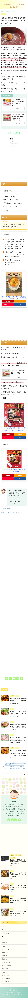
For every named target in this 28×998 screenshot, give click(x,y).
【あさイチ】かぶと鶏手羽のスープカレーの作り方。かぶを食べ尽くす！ (18, 900)
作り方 (12, 142)
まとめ (12, 145)
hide (18, 133)
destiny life (15, 7)
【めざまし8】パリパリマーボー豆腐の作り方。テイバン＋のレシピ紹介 (18, 874)
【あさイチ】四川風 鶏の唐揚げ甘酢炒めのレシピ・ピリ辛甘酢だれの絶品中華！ (18, 701)
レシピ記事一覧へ (6, 508)
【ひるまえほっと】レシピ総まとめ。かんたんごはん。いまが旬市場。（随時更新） (18, 740)
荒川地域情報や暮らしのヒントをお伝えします (14, 992)
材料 (11, 139)
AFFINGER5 (16, 995)
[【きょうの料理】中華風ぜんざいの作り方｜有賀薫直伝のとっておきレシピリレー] (17, 678)
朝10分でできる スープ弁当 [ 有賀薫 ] (14, 297)
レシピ (4, 685)
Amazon (20, 301)
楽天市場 (8, 301)
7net (20, 304)
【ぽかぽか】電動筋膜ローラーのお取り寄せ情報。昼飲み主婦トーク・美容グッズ (18, 861)
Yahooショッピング (8, 304)
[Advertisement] (14, 166)
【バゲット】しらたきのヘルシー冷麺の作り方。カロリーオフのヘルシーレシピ (18, 714)
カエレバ (16, 298)
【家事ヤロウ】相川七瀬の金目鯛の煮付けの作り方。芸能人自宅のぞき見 (18, 727)
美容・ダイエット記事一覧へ (10, 512)
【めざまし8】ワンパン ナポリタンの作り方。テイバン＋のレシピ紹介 (18, 887)
